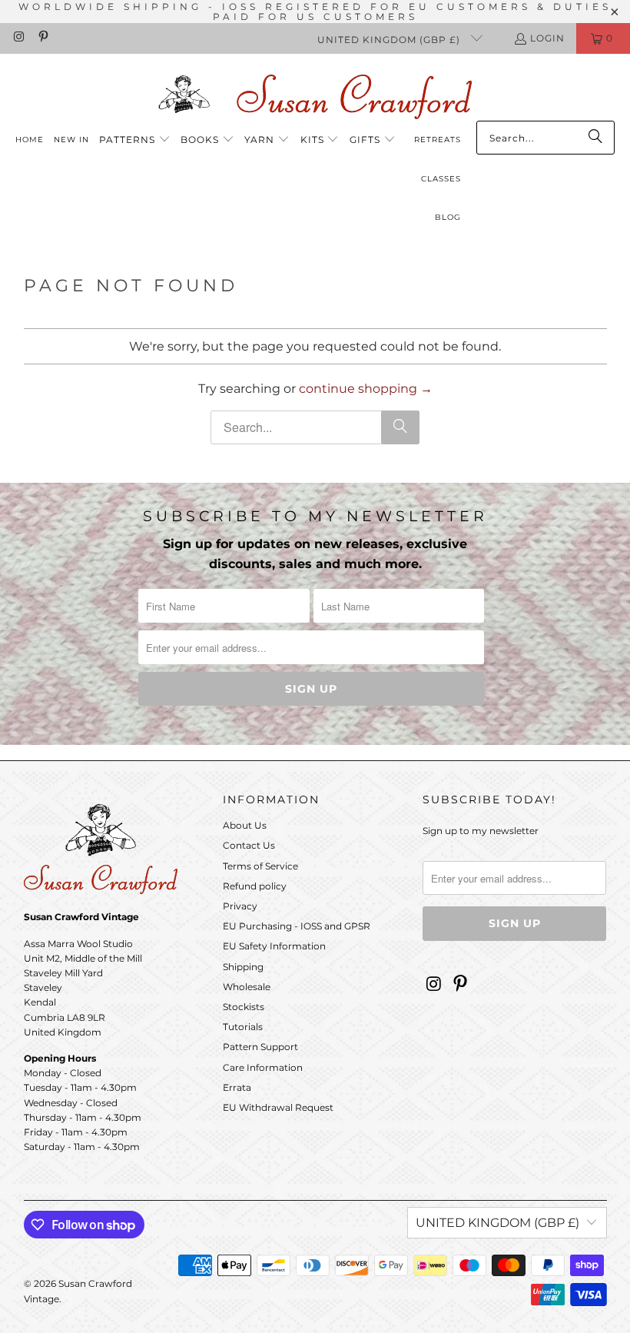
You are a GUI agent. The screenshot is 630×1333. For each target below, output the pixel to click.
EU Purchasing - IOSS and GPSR (296, 926)
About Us (245, 825)
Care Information (263, 1067)
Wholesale (246, 986)
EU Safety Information (274, 946)
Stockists (243, 1006)
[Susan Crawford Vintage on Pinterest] (41, 38)
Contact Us (249, 845)
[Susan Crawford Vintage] (315, 94)
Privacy (240, 906)
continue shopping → (366, 388)
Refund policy (255, 886)
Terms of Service (260, 866)
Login (547, 38)
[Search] (595, 138)
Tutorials (243, 1026)
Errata (237, 1087)
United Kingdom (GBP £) (390, 39)
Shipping (243, 966)
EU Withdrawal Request (278, 1107)
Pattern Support (260, 1046)
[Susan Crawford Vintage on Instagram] (18, 38)
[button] (135, 140)
